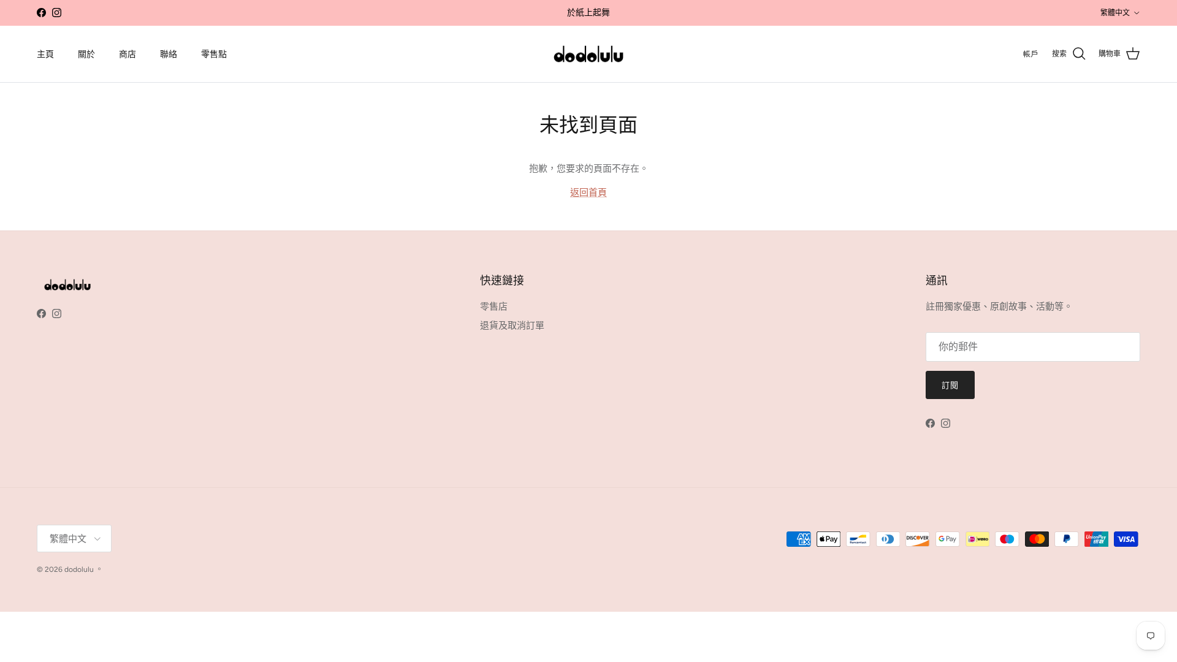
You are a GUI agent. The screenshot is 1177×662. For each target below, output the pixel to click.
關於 (86, 54)
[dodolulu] (588, 54)
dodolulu (79, 569)
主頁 (45, 54)
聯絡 (168, 54)
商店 (127, 54)
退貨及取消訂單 (512, 325)
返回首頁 (588, 192)
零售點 (214, 54)
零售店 (494, 306)
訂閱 (950, 385)
